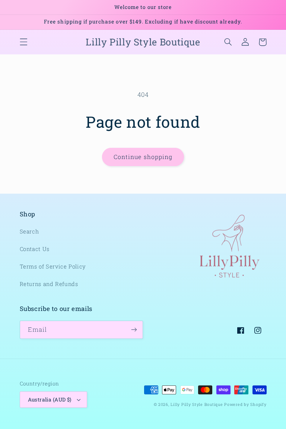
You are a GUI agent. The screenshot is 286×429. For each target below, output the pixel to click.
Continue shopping (143, 157)
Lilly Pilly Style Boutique (197, 404)
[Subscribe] (134, 330)
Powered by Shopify (245, 404)
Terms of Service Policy (53, 266)
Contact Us (35, 248)
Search (29, 231)
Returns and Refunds (49, 283)
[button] (23, 42)
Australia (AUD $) (50, 399)
